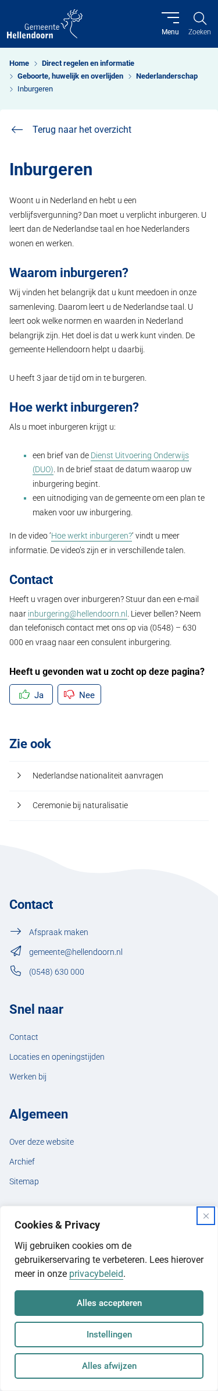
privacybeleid (96, 1273)
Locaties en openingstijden (57, 1057)
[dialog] (109, 1298)
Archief (22, 1162)
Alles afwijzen (109, 1366)
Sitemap (24, 1182)
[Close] (206, 1216)
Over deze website (41, 1142)
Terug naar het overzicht (82, 129)
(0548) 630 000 (56, 972)
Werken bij (28, 1077)
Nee (87, 695)
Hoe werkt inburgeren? (91, 536)
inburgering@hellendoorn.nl (77, 614)
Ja (39, 695)
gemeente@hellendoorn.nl (76, 952)
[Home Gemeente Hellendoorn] (45, 23)
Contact (23, 1037)
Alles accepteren (109, 1303)
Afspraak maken (58, 932)
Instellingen (109, 1334)
